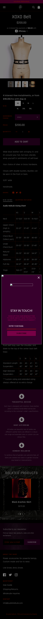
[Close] (39, 277)
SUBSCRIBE (21, 333)
